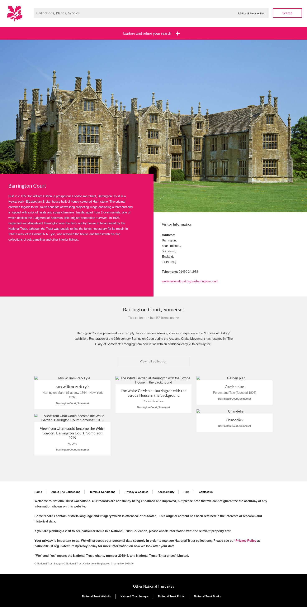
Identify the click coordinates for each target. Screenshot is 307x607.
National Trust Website (96, 596)
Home (38, 491)
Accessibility (166, 491)
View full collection (153, 361)
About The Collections (65, 491)
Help (186, 491)
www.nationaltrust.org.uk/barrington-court (190, 281)
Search (287, 13)
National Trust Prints (171, 596)
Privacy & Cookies (136, 491)
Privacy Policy (246, 540)
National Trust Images (135, 596)
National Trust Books (207, 596)
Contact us (206, 491)
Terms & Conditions (102, 491)
